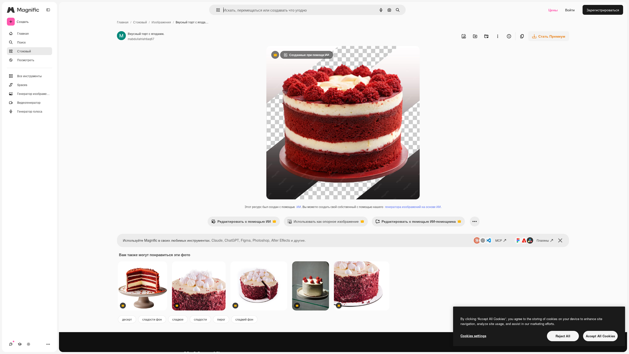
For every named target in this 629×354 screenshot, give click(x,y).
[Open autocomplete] (216, 10)
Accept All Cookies (600, 336)
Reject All (563, 336)
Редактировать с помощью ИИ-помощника (415, 222)
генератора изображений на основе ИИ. (413, 207)
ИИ (299, 207)
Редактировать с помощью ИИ (241, 222)
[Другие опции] (497, 36)
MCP (498, 240)
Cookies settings (473, 335)
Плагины (543, 240)
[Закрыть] (560, 240)
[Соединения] (11, 344)
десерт (127, 319)
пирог (221, 319)
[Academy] (20, 344)
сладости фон (152, 319)
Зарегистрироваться (602, 9)
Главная (123, 22)
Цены (553, 9)
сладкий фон (244, 319)
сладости (200, 319)
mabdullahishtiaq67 (141, 39)
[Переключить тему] (28, 344)
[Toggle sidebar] (48, 10)
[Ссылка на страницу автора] (121, 36)
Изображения (161, 22)
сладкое (178, 319)
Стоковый (140, 22)
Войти (570, 9)
